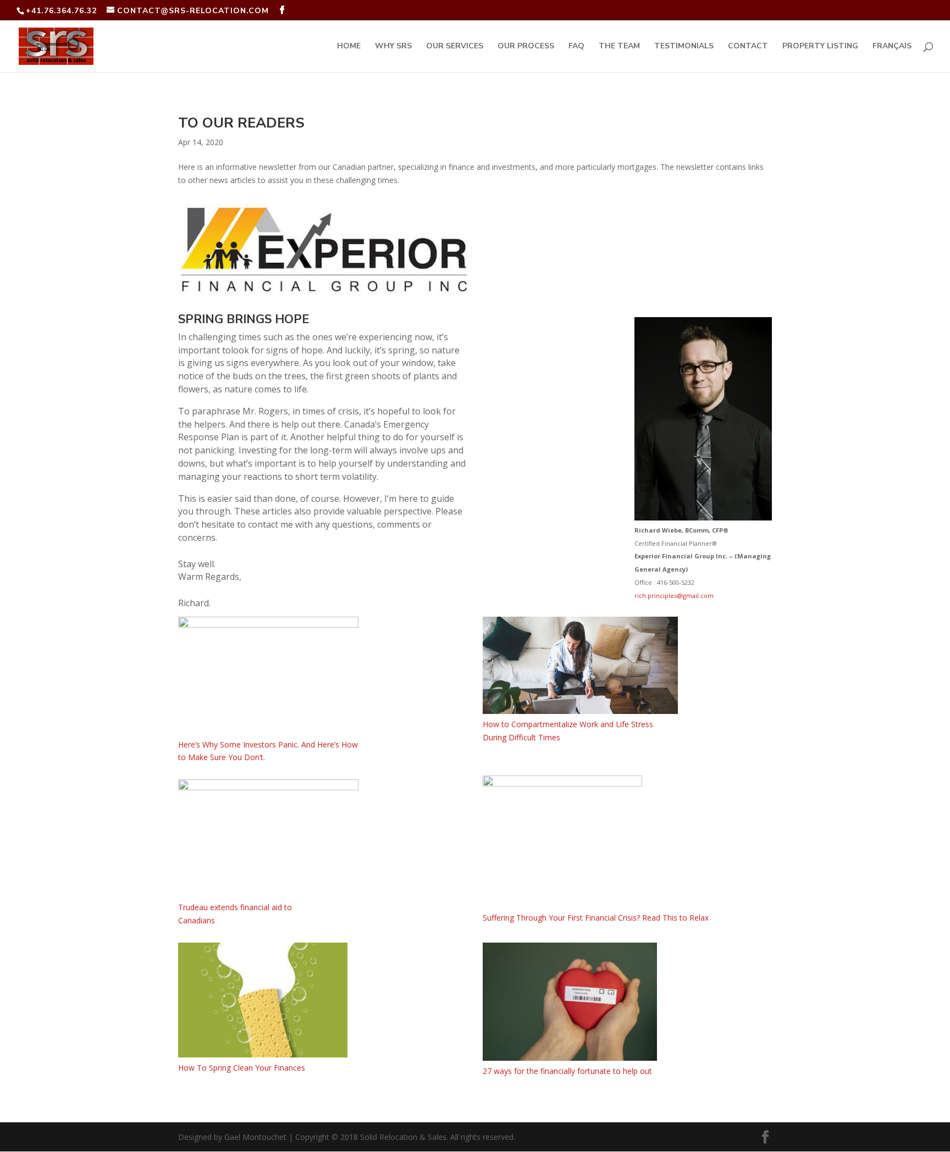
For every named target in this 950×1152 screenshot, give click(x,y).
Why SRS (393, 46)
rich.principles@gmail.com (674, 595)
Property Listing (820, 46)
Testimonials (684, 46)
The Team (619, 46)
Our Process (526, 46)
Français (892, 46)
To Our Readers (241, 122)
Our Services (454, 46)
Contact (748, 46)
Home (349, 46)
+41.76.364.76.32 (61, 10)
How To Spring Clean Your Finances (241, 1067)
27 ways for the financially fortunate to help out (567, 1071)
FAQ (576, 46)
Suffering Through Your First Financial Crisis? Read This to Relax (596, 917)
